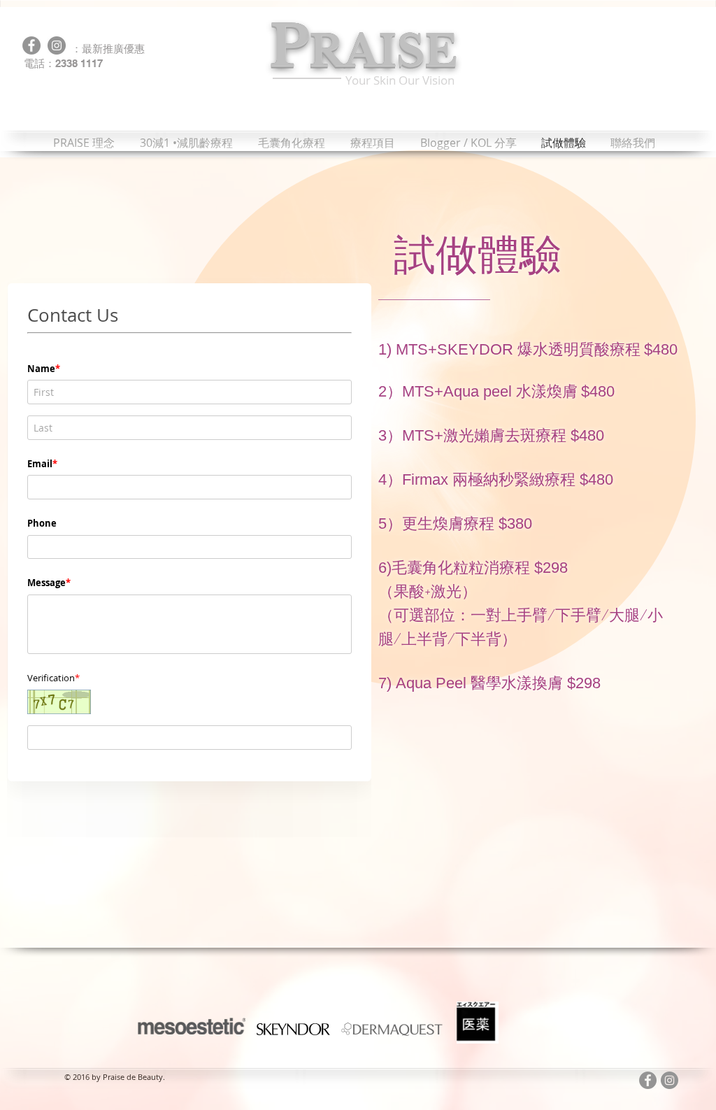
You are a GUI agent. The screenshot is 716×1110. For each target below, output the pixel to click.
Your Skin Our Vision (399, 80)
